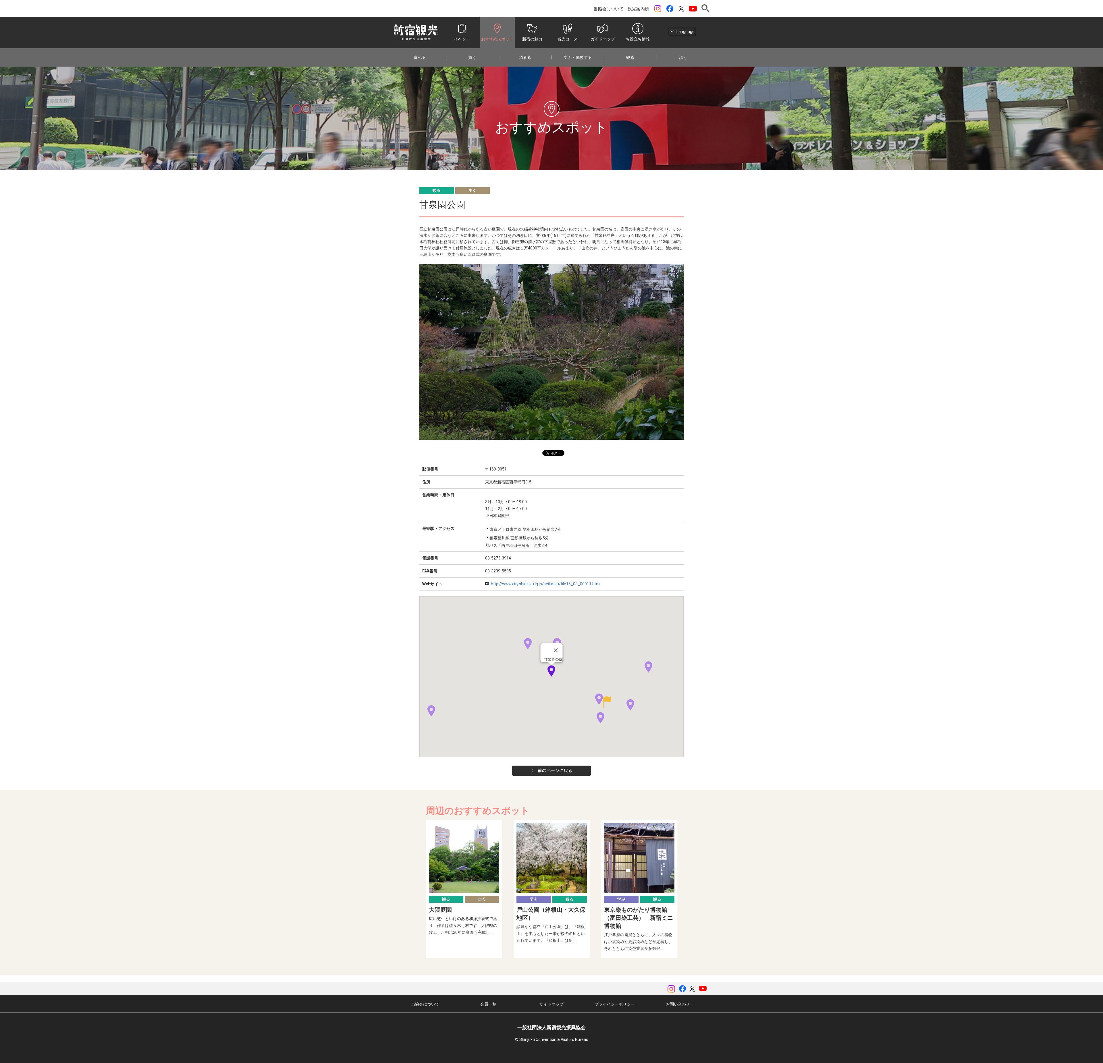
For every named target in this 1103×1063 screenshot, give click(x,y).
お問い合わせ (678, 1004)
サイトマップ (551, 1004)
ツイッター (681, 8)
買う (472, 57)
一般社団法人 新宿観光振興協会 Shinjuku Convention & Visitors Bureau (416, 32)
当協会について (608, 8)
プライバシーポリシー (615, 1004)
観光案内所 (638, 8)
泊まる (525, 57)
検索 (705, 8)
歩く (683, 57)
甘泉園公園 (553, 659)
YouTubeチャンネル (693, 8)
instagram (657, 8)
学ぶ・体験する (578, 57)
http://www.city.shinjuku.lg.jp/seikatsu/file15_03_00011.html (546, 584)
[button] (630, 704)
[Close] (556, 650)
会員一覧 (488, 1004)
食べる (420, 57)
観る (630, 57)
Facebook (669, 8)
